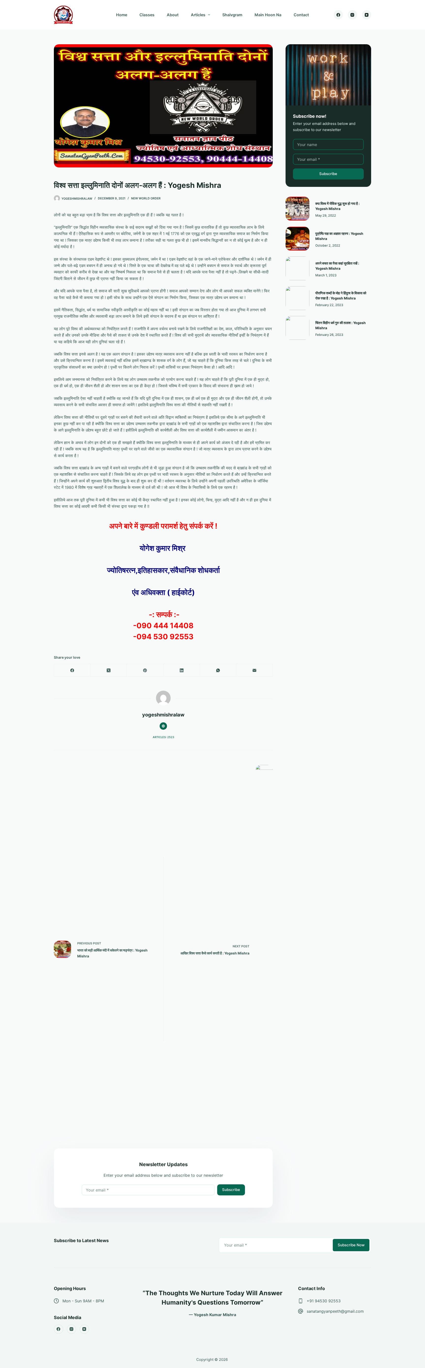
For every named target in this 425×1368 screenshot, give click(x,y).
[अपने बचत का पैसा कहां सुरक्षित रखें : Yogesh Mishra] (297, 268)
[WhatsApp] (218, 670)
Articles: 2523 (163, 737)
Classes (146, 14)
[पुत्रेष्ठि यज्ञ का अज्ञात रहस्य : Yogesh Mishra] (297, 239)
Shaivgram (232, 14)
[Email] (254, 670)
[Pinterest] (145, 670)
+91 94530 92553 (324, 1300)
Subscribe (231, 1189)
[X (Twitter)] (109, 670)
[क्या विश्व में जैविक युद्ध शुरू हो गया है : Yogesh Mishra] (297, 209)
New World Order (146, 198)
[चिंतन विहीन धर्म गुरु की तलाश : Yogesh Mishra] (297, 328)
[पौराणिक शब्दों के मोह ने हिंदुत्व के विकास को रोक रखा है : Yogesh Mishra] (297, 298)
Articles (198, 14)
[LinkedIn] (182, 670)
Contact (301, 14)
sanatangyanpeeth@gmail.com (335, 1311)
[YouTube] (366, 14)
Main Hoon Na (268, 14)
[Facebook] (338, 14)
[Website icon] (163, 726)
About (173, 14)
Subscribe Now (351, 1245)
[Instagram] (352, 14)
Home (121, 14)
